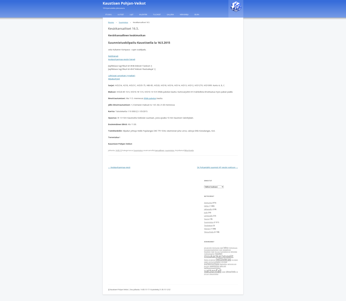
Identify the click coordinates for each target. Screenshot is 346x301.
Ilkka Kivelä (189, 150)
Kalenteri (143, 14)
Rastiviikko (223, 264)
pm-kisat (224, 262)
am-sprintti (208, 248)
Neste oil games (209, 260)
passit (206, 262)
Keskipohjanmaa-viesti (119, 167)
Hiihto (206, 206)
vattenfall (212, 271)
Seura (196, 14)
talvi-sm (223, 266)
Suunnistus (123, 22)
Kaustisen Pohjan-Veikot (124, 3)
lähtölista (234, 252)
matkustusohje (209, 254)
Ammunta (208, 203)
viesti (223, 272)
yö (237, 272)
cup (221, 247)
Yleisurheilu (209, 232)
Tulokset (157, 14)
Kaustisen (207, 252)
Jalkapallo (208, 209)
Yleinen (207, 229)
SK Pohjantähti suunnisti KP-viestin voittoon (217, 167)
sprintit (206, 266)
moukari (218, 253)
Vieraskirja (184, 14)
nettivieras (223, 259)
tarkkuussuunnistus (212, 268)
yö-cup (206, 274)
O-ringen (235, 260)
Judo (206, 212)
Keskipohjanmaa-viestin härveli (121, 59)
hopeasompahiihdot (211, 250)
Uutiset (121, 14)
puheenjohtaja (211, 263)
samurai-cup (232, 264)
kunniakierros (225, 252)
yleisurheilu (231, 271)
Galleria (170, 14)
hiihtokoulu (233, 248)
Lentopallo (208, 216)
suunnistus (169, 150)
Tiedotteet (208, 225)
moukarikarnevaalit (218, 256)
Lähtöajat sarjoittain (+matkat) (121, 75)
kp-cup (217, 252)
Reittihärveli (113, 56)
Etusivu (108, 14)
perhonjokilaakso (214, 262)
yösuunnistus (213, 274)
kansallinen (159, 150)
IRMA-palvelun (150, 98)
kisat (212, 252)
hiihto (226, 247)
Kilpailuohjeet (114, 79)
